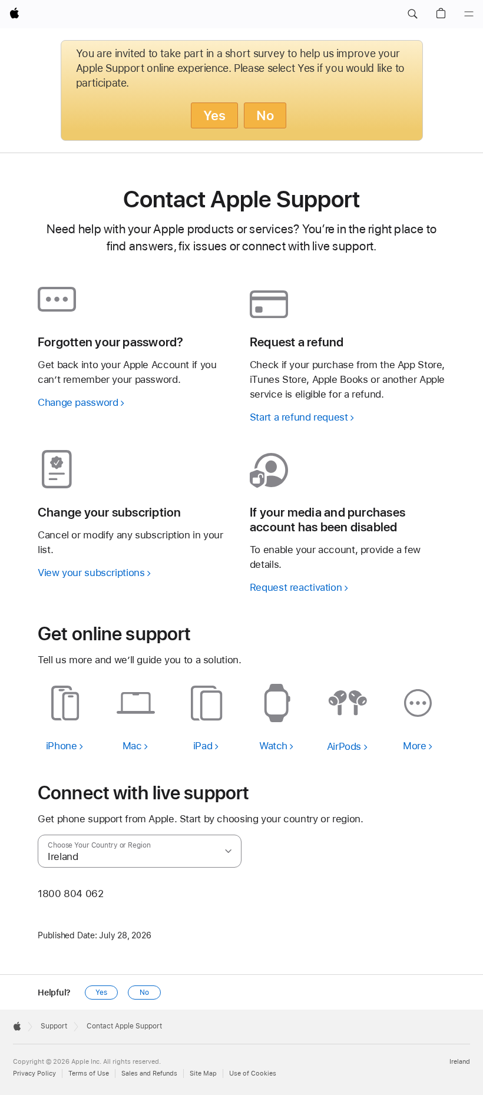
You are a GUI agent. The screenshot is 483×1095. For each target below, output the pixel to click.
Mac (132, 746)
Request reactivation (296, 587)
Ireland (459, 1062)
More (414, 746)
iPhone (61, 746)
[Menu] (469, 14)
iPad (203, 746)
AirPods (344, 746)
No (265, 115)
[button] (412, 14)
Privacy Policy (34, 1073)
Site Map (203, 1073)
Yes (214, 115)
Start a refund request (299, 417)
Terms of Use (88, 1073)
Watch (273, 746)
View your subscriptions (91, 572)
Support (54, 1026)
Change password (78, 402)
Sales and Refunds (149, 1073)
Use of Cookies (252, 1073)
